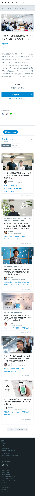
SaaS (23, 236)
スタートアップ (9, 328)
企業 (2, 446)
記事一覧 (9, 8)
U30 (6, 186)
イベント (3, 443)
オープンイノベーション (11, 239)
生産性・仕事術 (9, 191)
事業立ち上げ (7, 44)
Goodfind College (5, 474)
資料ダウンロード (5, 491)
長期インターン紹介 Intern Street (9, 481)
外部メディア (15, 145)
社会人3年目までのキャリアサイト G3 (10, 476)
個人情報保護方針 (5, 487)
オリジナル (6, 145)
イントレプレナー (10, 368)
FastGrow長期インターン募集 (9, 455)
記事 (2, 441)
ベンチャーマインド (22, 285)
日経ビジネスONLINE (14, 99)
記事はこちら (17, 95)
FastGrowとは (5, 448)
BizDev (14, 371)
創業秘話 (7, 414)
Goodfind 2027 (5, 470)
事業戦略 (17, 236)
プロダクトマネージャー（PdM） (13, 188)
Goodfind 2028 (5, 472)
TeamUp (3, 483)
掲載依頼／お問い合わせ (8, 451)
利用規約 (3, 489)
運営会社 (3, 485)
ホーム (3, 8)
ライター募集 (5, 453)
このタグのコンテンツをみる (17, 429)
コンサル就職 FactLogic (7, 478)
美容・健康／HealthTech (22, 282)
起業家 (17, 328)
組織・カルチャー (10, 285)
